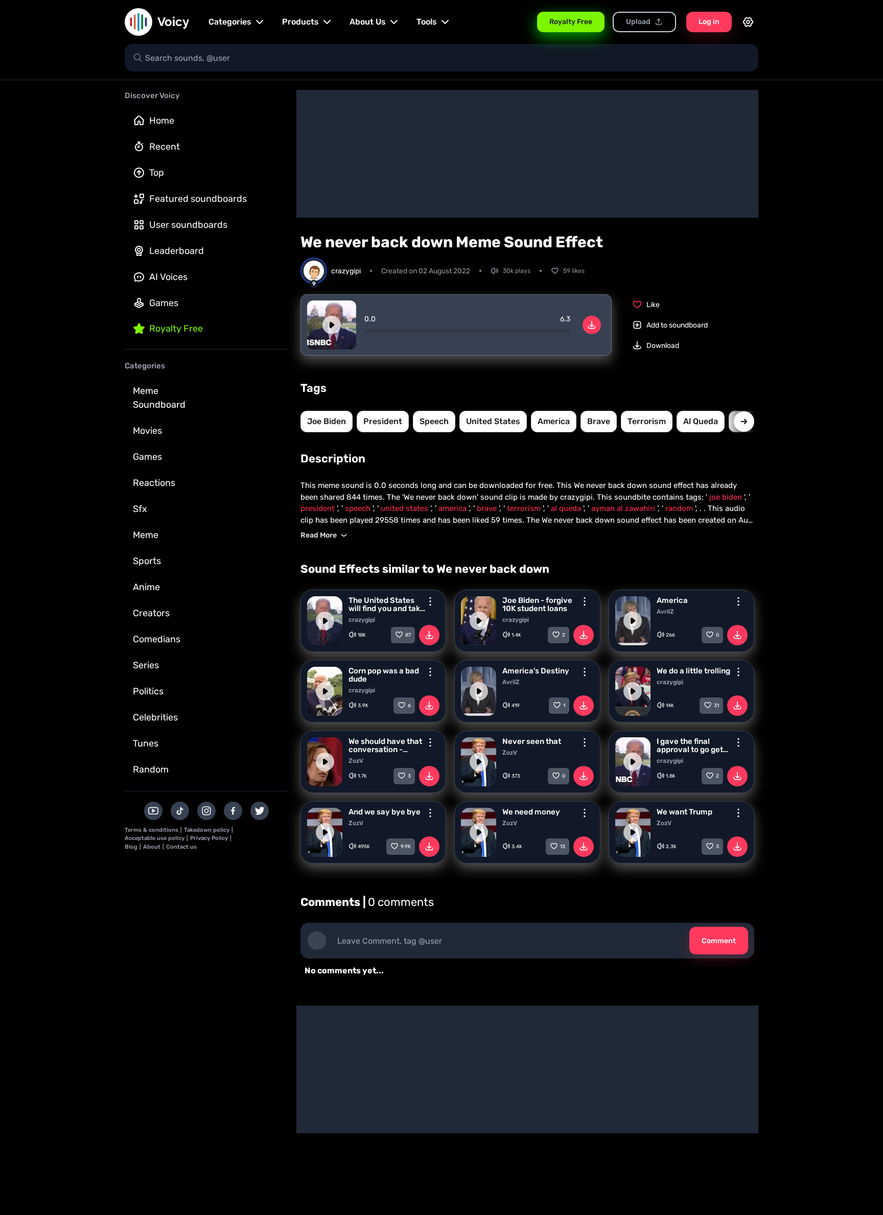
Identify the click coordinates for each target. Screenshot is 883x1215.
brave (598, 421)
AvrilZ (665, 611)
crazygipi (361, 619)
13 (562, 847)
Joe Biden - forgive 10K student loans (537, 604)
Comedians (156, 639)
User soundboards (188, 224)
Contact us (181, 847)
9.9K (406, 847)
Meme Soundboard (159, 397)
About (151, 847)
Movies (147, 430)
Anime (146, 587)
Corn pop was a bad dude (383, 675)
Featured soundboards (198, 198)
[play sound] (331, 325)
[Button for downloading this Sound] (429, 635)
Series (146, 665)
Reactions (154, 482)
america (554, 421)
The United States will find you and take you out (386, 604)
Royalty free (176, 328)
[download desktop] (592, 325)
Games (163, 303)
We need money (531, 812)
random (680, 508)
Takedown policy (206, 830)
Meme (145, 535)
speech (434, 421)
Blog (131, 847)
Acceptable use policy (154, 838)
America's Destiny (535, 671)
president (382, 421)
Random (151, 769)
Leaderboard (176, 250)
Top (156, 172)
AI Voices (168, 277)
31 (716, 706)
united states (493, 421)
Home (161, 120)
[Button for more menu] (430, 601)
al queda (700, 421)
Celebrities (155, 717)
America (672, 600)
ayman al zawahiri (624, 508)
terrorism (647, 421)
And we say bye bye (384, 812)
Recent (164, 146)
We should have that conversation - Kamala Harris (385, 745)
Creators (151, 613)
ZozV (355, 760)
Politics (148, 691)
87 (408, 635)
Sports (147, 561)
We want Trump (684, 812)
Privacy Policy (209, 838)
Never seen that (531, 741)
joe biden (326, 421)
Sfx (140, 509)
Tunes (145, 743)
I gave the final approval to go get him (690, 745)
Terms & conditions (151, 830)
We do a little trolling (693, 671)
